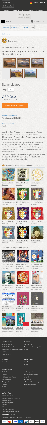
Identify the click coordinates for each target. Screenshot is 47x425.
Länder (4, 352)
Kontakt (4, 387)
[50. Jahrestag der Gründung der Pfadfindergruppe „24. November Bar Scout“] (37, 256)
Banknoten (28, 359)
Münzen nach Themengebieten (33, 347)
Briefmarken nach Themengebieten (12, 349)
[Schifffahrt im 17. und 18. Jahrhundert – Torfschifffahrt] (37, 319)
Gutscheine (27, 379)
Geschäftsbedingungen (31, 374)
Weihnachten (20, 285)
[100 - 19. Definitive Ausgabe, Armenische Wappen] (37, 194)
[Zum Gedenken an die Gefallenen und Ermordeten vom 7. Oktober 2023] (8, 298)
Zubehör (5, 359)
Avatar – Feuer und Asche (25, 264)
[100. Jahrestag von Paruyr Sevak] (22, 174)
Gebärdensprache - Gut (39, 285)
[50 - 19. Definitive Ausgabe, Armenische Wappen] (22, 194)
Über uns (5, 374)
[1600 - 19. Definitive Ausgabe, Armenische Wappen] (22, 232)
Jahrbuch (19, 306)
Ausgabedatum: (7, 118)
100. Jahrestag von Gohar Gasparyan (14, 202)
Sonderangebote (29, 372)
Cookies (4, 384)
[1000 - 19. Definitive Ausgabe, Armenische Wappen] (8, 232)
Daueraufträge (6, 354)
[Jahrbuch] (22, 298)
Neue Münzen (28, 344)
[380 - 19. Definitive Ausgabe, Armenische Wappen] (22, 213)
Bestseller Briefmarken (9, 347)
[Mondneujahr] (37, 174)
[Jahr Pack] (22, 319)
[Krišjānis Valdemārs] (8, 277)
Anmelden (6, 2)
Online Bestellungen (30, 384)
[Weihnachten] (22, 277)
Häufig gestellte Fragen (9, 377)
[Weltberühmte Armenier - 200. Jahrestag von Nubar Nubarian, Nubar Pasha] (37, 232)
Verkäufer (5, 362)
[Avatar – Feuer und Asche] (22, 256)
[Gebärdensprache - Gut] (37, 277)
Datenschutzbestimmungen (32, 382)
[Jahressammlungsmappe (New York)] (8, 319)
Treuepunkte (6, 382)
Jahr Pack (19, 328)
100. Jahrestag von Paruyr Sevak (27, 183)
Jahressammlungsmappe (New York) (14, 328)
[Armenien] (5, 40)
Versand (26, 377)
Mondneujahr (35, 183)
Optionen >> (6, 34)
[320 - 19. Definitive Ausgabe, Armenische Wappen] (8, 213)
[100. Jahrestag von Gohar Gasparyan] (8, 194)
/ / (38, 2)
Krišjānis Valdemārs (8, 285)
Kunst (4, 126)
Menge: (4, 90)
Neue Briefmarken (7, 344)
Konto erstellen (8, 6)
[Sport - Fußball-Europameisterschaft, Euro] (8, 174)
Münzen (27, 342)
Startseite (6, 27)
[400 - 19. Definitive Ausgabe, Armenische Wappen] (37, 213)
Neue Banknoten (29, 362)
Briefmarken (15, 27)
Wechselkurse (6, 379)
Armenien (25, 27)
